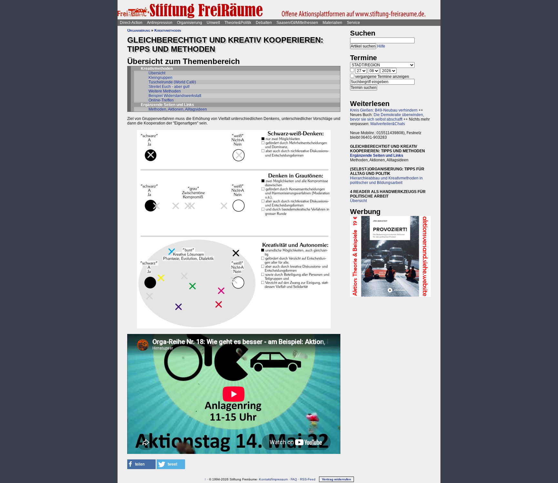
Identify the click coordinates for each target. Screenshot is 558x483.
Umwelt (213, 22)
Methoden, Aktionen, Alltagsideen (178, 109)
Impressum (280, 479)
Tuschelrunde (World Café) (172, 82)
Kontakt (265, 479)
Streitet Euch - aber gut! (169, 86)
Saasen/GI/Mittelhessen (297, 22)
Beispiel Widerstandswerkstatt (175, 95)
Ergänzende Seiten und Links (376, 155)
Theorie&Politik (237, 22)
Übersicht (157, 73)
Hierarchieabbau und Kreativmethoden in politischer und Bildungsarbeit (386, 180)
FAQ (294, 479)
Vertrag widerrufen (336, 479)
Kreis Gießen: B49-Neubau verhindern (384, 110)
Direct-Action (131, 22)
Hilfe (381, 46)
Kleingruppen (160, 77)
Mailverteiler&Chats (387, 124)
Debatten (264, 22)
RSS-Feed (307, 479)
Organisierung (189, 22)
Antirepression (159, 22)
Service (353, 22)
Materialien (332, 22)
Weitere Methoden (165, 91)
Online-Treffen (161, 100)
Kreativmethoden (167, 30)
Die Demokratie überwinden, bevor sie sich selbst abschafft (387, 117)
